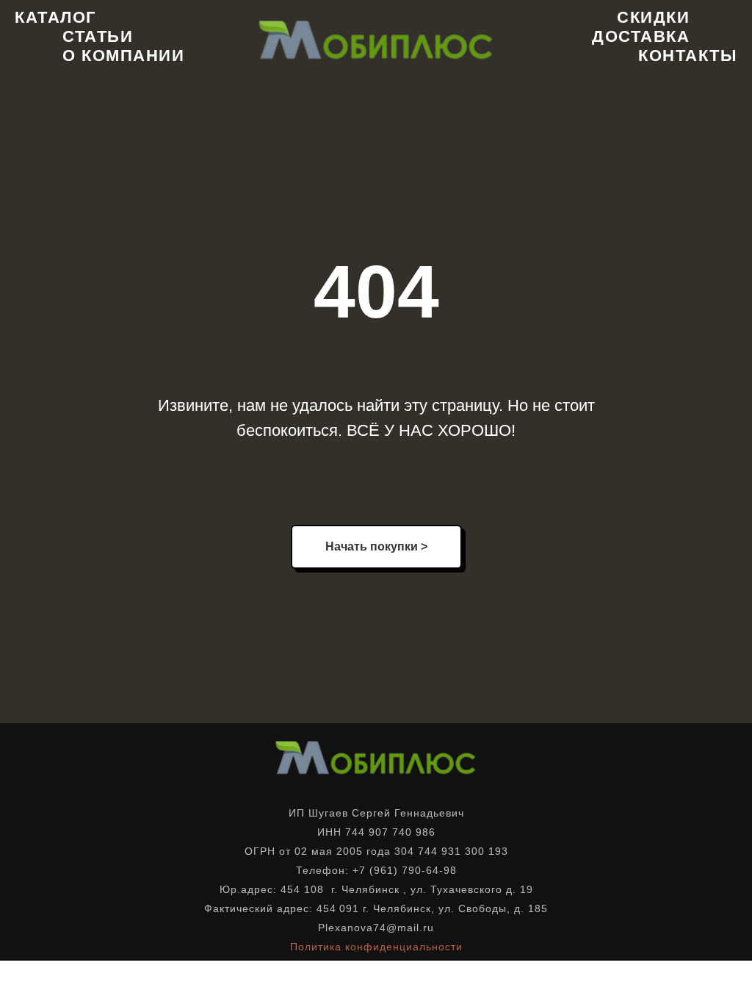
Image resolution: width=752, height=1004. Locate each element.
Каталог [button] (55, 17)
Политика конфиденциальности (376, 947)
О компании (123, 55)
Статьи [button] (97, 36)
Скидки (653, 17)
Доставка (641, 36)
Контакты (687, 55)
